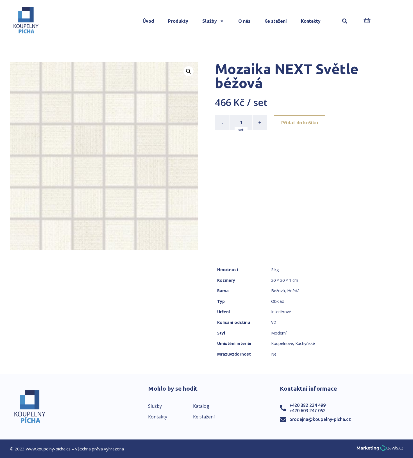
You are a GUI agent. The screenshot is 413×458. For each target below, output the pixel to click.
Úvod (148, 21)
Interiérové (281, 311)
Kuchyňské (305, 343)
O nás (244, 21)
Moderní (279, 333)
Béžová (278, 290)
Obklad (277, 301)
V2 (273, 322)
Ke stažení (275, 21)
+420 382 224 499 (307, 405)
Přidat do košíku (299, 123)
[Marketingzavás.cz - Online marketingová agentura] (380, 449)
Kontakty (311, 21)
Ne (273, 354)
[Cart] (367, 21)
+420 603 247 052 (307, 410)
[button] (345, 21)
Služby (209, 21)
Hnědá (293, 290)
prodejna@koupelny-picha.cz (320, 419)
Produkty (178, 21)
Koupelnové (282, 343)
